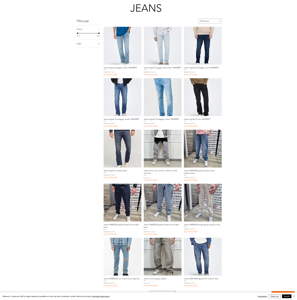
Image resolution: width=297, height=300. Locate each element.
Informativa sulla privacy (101, 296)
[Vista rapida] (122, 46)
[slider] (77, 33)
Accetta (286, 296)
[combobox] (210, 21)
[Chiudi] (294, 296)
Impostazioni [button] (262, 296)
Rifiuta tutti (275, 296)
